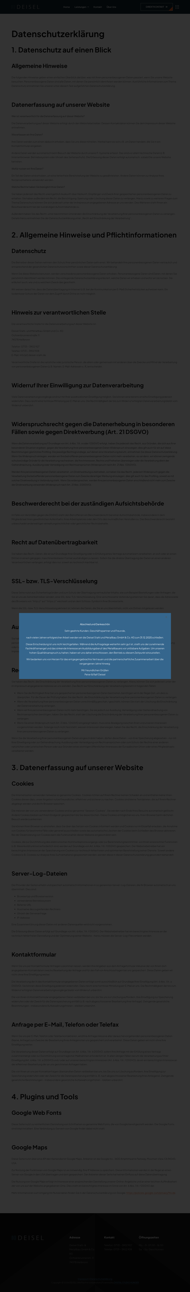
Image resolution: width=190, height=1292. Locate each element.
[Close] (166, 617)
